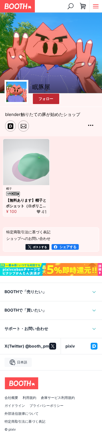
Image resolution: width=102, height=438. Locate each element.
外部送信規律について (22, 413)
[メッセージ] (23, 126)
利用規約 (29, 397)
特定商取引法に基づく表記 (25, 421)
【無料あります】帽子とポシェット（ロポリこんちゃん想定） (26, 203)
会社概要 (11, 397)
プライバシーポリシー (46, 405)
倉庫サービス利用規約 (58, 397)
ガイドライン (15, 405)
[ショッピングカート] (83, 6)
